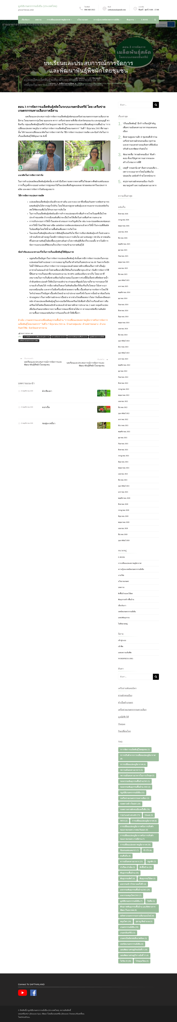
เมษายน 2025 (123, 268)
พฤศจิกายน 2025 (124, 244)
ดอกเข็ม (46, 407)
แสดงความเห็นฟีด (124, 652)
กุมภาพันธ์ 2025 (123, 280)
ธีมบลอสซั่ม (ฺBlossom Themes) (63, 1014)
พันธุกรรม (130, 20)
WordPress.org (125, 659)
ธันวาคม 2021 (123, 425)
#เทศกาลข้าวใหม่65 (130, 804)
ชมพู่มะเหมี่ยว (48, 423)
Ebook (149, 815)
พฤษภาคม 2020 (123, 522)
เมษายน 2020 (123, 528)
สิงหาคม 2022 (123, 383)
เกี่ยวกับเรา (26, 20)
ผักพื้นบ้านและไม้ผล (125, 593)
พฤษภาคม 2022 (123, 395)
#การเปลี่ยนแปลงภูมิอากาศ (133, 764)
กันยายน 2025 (123, 256)
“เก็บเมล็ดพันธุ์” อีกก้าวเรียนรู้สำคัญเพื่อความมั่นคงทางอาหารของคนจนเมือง (140, 127)
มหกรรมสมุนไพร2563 (130, 895)
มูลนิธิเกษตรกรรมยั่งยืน (131, 901)
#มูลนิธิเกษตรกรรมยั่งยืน (96, 336)
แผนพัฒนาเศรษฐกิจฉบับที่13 (133, 950)
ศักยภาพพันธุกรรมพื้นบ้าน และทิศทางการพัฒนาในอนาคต (137, 908)
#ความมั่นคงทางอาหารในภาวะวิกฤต (137, 776)
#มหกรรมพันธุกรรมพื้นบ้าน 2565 (135, 787)
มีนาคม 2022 (122, 407)
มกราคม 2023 (123, 359)
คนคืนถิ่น (125, 856)
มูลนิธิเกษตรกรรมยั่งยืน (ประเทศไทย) (37, 6)
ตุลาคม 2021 (122, 438)
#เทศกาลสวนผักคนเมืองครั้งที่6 (135, 809)
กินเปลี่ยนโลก (124, 731)
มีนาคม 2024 (122, 335)
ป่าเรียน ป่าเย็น (127, 867)
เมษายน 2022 (123, 401)
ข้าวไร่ (147, 850)
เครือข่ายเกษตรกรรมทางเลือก (132, 709)
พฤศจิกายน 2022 (124, 365)
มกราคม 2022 (123, 419)
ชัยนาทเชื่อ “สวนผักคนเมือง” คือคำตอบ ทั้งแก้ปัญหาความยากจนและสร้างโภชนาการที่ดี (139, 158)
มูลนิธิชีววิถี (123, 717)
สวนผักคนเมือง (125, 695)
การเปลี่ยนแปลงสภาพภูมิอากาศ (58, 20)
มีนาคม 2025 (122, 274)
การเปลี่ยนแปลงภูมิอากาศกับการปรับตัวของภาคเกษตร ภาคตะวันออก (137, 828)
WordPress (25, 1017)
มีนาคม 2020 (122, 534)
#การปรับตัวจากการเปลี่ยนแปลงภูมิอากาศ (36, 336)
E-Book (144, 20)
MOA (123, 821)
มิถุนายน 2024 (123, 317)
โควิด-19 (125, 961)
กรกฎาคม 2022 (123, 389)
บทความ (38, 20)
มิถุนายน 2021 (123, 462)
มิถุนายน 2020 (123, 516)
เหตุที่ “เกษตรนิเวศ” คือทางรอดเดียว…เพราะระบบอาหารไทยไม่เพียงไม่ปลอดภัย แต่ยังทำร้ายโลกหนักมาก (141, 172)
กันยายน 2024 (123, 304)
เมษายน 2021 (123, 474)
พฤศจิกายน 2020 (124, 498)
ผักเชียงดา (47, 391)
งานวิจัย (121, 575)
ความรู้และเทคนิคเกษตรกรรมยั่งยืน (106, 20)
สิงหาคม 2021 (123, 450)
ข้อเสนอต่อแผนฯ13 (129, 850)
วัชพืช (151, 901)
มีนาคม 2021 (122, 480)
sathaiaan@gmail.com (117, 10)
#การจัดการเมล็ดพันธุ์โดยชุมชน (135, 749)
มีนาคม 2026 (122, 238)
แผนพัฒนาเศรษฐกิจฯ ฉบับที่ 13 (134, 955)
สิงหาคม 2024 (123, 310)
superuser (81, 78)
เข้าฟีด (120, 646)
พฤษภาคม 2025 (123, 262)
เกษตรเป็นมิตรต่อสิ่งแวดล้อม (133, 938)
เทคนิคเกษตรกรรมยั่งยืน (127, 612)
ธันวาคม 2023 (123, 347)
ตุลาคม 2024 (122, 298)
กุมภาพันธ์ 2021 (123, 486)
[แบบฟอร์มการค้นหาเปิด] (155, 19)
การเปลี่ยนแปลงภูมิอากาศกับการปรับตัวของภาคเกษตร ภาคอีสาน (137, 837)
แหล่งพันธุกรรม (124, 618)
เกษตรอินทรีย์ (127, 933)
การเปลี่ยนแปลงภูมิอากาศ (144, 821)
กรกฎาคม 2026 (123, 220)
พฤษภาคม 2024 (123, 323)
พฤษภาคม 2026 (123, 226)
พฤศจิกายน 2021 (124, 432)
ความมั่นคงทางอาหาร (131, 861)
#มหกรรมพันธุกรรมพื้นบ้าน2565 (77, 336)
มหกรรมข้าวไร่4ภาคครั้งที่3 (133, 884)
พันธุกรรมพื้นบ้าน (129, 873)
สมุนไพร (125, 921)
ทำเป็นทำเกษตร (125, 702)
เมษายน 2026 (123, 232)
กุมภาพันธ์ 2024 (123, 341)
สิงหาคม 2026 (123, 214)
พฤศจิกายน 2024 (124, 292)
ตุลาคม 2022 (122, 371)
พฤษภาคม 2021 (123, 468)
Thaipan (121, 724)
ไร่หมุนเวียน (142, 961)
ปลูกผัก (151, 861)
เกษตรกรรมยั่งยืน (129, 927)
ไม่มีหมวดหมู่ (123, 624)
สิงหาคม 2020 (123, 504)
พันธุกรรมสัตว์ (127, 878)
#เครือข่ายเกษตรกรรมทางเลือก (28, 340)
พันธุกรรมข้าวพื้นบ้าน (126, 599)
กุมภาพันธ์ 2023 (123, 353)
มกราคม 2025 (123, 286)
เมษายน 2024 (123, 329)
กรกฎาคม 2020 (123, 510)
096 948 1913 (89, 10)
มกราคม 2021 (123, 492)
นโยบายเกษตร (82, 20)
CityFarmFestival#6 (130, 815)
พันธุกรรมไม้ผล (147, 878)
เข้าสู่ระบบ (122, 640)
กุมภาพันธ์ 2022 (123, 413)
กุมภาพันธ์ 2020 (123, 540)
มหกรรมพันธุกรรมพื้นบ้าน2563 (135, 890)
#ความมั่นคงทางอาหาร (58, 336)
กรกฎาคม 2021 (123, 456)
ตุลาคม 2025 (122, 250)
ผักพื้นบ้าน (146, 867)
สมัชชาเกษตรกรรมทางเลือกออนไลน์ (137, 916)
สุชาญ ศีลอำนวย (144, 921)
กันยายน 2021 (123, 444)
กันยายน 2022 (123, 377)
